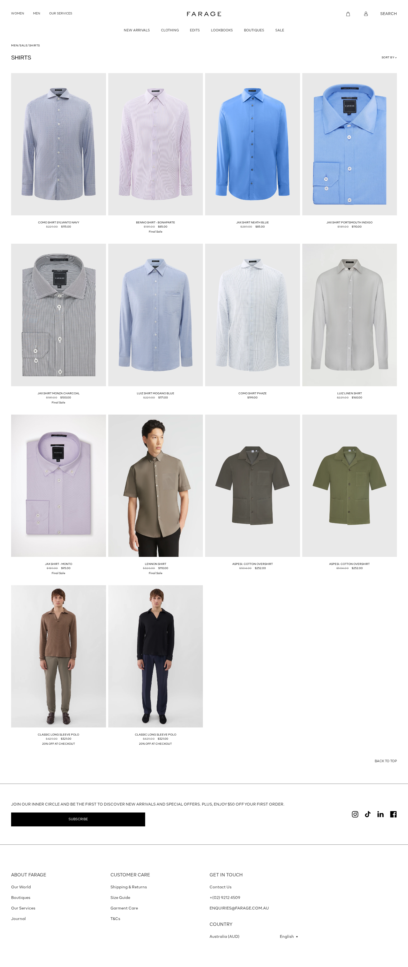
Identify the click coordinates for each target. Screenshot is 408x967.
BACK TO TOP (386, 761)
